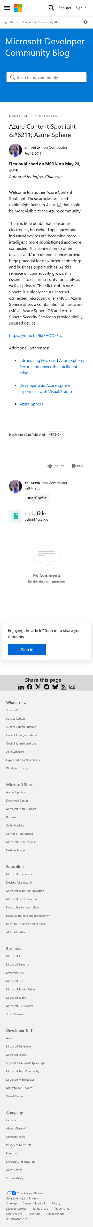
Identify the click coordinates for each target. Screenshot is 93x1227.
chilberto (32, 147)
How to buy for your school (23, 907)
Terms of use (40, 1208)
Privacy (55, 1203)
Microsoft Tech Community (22, 1071)
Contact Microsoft (34, 1203)
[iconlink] (15, 516)
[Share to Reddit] (46, 686)
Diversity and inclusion (20, 1161)
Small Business (15, 1014)
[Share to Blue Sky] (55, 686)
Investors (12, 1153)
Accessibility (14, 1170)
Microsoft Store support (21, 809)
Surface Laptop (15, 718)
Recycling (34, 1214)
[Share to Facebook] (29, 686)
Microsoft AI (13, 956)
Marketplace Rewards (20, 1088)
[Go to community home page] (18, 8)
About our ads (55, 1214)
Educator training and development (28, 916)
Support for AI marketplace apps (26, 1063)
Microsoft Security (17, 964)
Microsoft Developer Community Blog (34, 22)
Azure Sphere (31, 403)
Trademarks (62, 1208)
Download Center (17, 800)
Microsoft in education (20, 874)
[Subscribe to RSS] (63, 686)
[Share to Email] (72, 686)
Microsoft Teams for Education (25, 891)
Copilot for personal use (21, 743)
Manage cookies (16, 1208)
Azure (9, 1038)
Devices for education (19, 882)
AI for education (16, 932)
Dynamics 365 (15, 973)
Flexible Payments (17, 850)
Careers (11, 1120)
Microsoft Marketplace (20, 1079)
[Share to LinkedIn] (21, 686)
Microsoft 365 (15, 981)
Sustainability (14, 1178)
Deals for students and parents (25, 924)
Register (65, 7)
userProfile (37, 497)
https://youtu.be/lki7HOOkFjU (36, 335)
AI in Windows (15, 752)
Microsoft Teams (16, 997)
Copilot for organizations (21, 735)
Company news (15, 1137)
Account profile (15, 792)
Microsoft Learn (16, 1055)
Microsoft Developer (19, 1046)
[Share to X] (38, 686)
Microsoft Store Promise (21, 842)
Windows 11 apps (17, 768)
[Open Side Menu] (7, 8)
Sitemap (11, 1203)
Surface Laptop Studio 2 (21, 727)
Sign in (27, 649)
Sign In (81, 7)
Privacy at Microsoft (18, 1145)
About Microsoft (16, 1128)
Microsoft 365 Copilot (19, 1006)
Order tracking (15, 825)
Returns (11, 817)
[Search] (51, 8)
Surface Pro (13, 710)
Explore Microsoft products (23, 760)
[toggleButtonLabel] (85, 22)
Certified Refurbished (19, 834)
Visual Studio (14, 1096)
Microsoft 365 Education (21, 899)
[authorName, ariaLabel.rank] (15, 150)
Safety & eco (14, 1214)
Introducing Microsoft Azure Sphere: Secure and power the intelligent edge (51, 366)
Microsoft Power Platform (22, 989)
